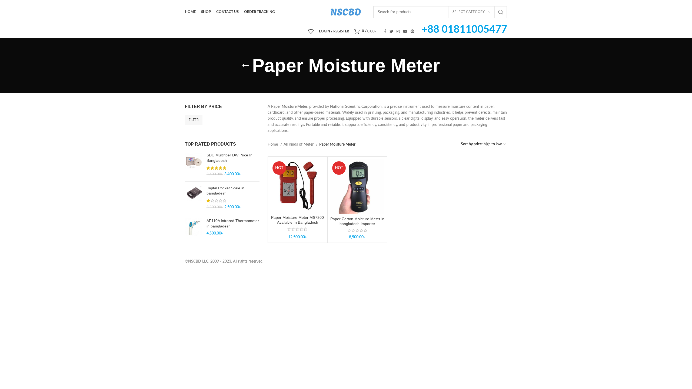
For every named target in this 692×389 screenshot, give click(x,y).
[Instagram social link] (398, 31)
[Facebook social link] (385, 31)
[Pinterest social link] (412, 31)
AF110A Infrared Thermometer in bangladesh (233, 223)
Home (273, 144)
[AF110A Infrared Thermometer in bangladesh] (193, 227)
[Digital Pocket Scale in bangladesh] (193, 198)
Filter (194, 120)
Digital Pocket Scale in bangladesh (225, 191)
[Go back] (245, 65)
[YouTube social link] (405, 31)
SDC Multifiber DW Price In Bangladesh (229, 158)
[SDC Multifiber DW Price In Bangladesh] (193, 165)
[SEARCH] (501, 12)
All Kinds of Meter (299, 144)
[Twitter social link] (391, 31)
